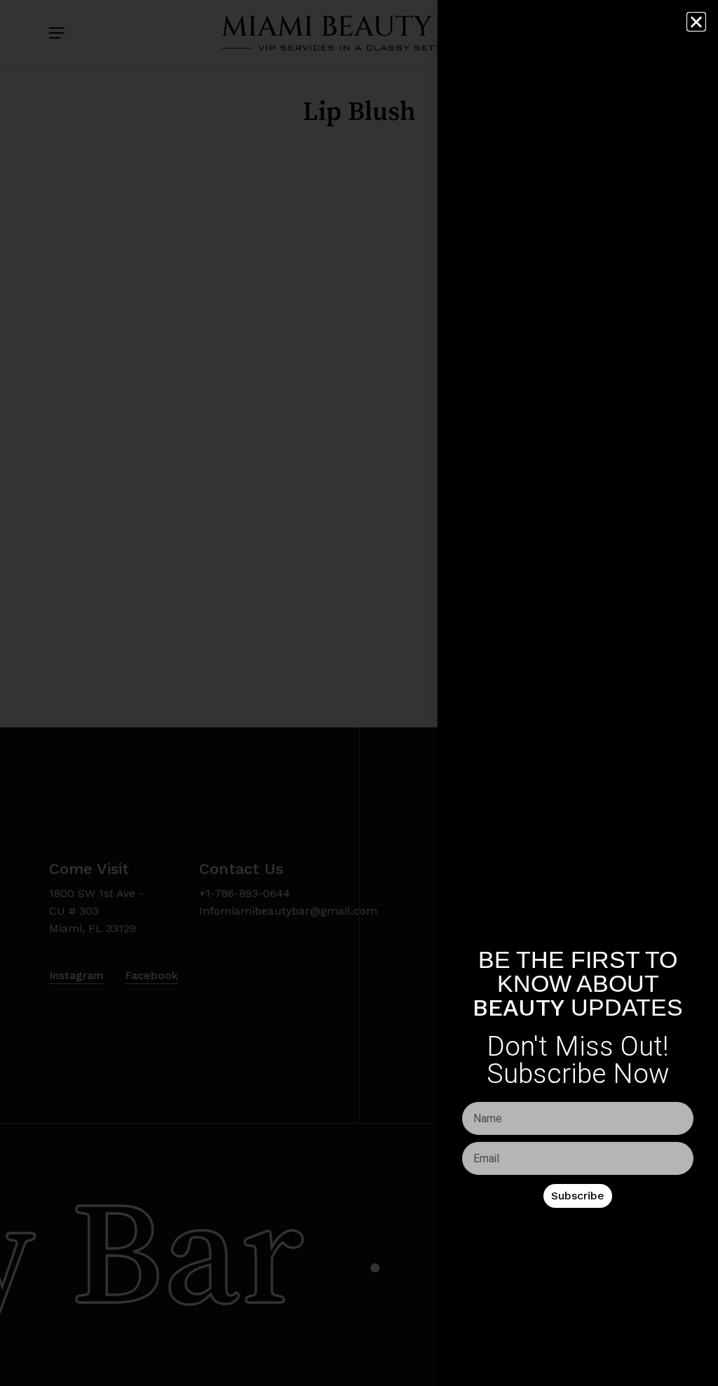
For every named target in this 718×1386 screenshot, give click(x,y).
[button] (696, 21)
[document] (359, 693)
